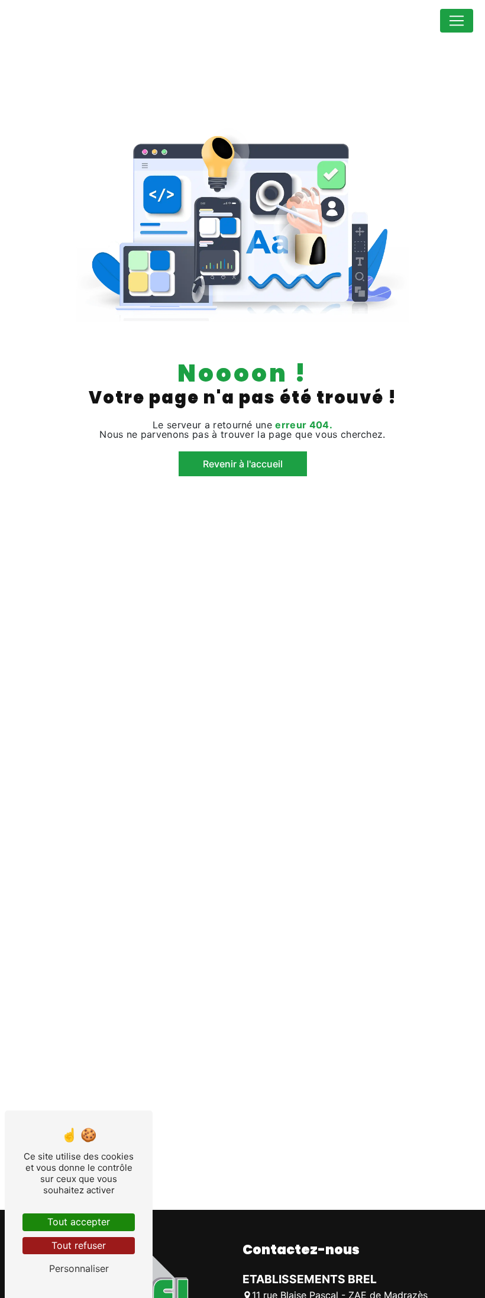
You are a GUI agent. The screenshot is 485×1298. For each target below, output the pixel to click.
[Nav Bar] (456, 21)
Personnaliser (79, 1268)
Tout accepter (78, 1222)
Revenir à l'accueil (243, 464)
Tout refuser (78, 1245)
